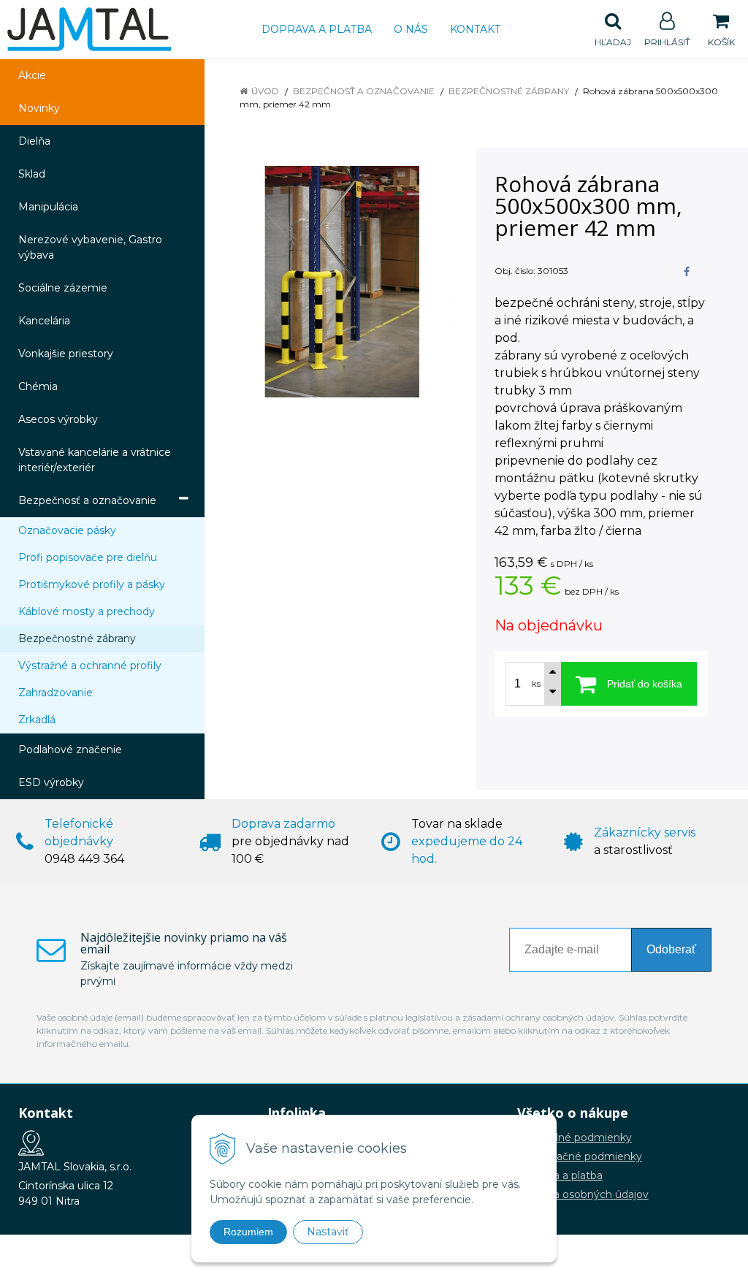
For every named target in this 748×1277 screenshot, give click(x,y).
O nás (411, 29)
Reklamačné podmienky (579, 1156)
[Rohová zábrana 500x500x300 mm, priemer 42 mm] (342, 281)
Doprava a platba (317, 29)
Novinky (39, 108)
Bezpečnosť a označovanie (364, 90)
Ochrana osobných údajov (583, 1194)
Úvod (265, 90)
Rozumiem (248, 1232)
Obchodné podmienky (574, 1137)
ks (536, 684)
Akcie (32, 75)
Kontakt (475, 29)
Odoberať (671, 949)
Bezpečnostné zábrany (509, 90)
